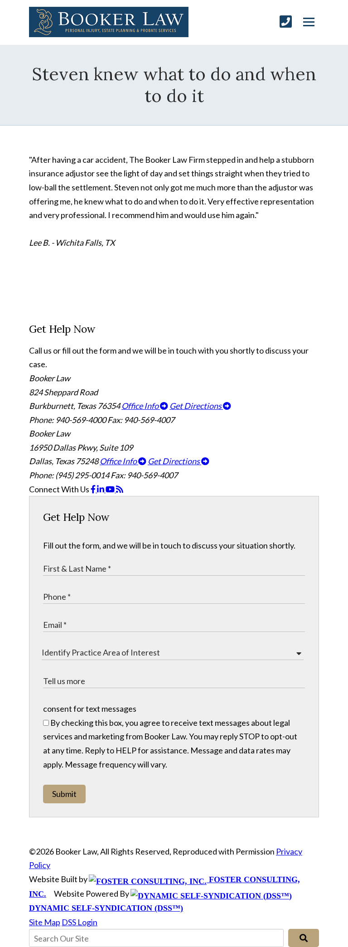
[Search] (303, 938)
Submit (64, 794)
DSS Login (79, 922)
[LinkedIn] (101, 489)
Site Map (44, 922)
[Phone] (286, 22)
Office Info (140, 406)
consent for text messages (89, 709)
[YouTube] (111, 489)
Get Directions (196, 406)
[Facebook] (94, 489)
